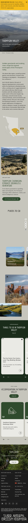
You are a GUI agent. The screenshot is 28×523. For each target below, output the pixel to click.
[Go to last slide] (4, 377)
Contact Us (3, 476)
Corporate (17, 480)
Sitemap (3, 478)
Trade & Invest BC (5, 489)
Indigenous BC (5, 496)
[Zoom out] (26, 224)
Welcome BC (4, 494)
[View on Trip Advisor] (3, 353)
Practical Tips (18, 492)
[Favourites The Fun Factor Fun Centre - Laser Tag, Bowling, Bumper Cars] (22, 339)
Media (16, 478)
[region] (14, 242)
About (2, 480)
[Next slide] (25, 377)
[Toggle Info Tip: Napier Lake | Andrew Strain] (2, 305)
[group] (14, 256)
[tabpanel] (12, 356)
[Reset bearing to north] (26, 227)
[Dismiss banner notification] (26, 2)
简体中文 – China (22, 483)
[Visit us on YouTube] (2, 503)
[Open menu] (25, 13)
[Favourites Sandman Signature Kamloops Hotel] (22, 404)
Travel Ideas (18, 489)
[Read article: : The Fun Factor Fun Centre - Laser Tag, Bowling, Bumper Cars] (20, 370)
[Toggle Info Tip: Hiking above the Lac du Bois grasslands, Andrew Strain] (3, 173)
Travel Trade (18, 476)
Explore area (10, 263)
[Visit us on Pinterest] (9, 503)
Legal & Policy (4, 483)
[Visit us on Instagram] (6, 503)
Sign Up (14, 462)
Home (3, 53)
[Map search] (26, 219)
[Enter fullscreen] (26, 230)
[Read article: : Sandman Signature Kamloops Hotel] (20, 432)
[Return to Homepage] (14, 13)
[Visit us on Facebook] (13, 503)
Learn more (10, 8)
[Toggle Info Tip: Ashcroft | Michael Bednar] (7, 277)
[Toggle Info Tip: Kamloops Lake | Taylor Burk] (2, 49)
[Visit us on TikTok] (16, 503)
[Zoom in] (26, 222)
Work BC (3, 492)
